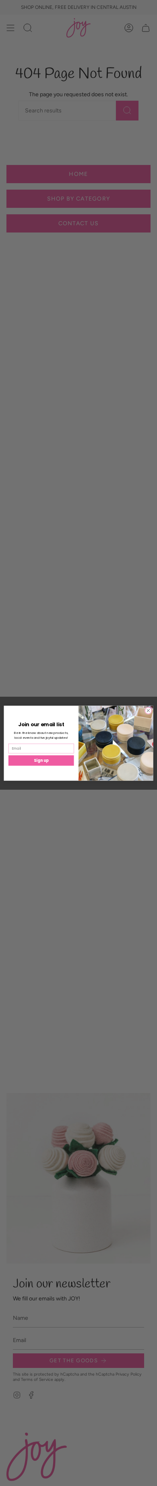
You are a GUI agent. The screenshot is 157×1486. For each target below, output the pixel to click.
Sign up (41, 760)
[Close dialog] (148, 710)
